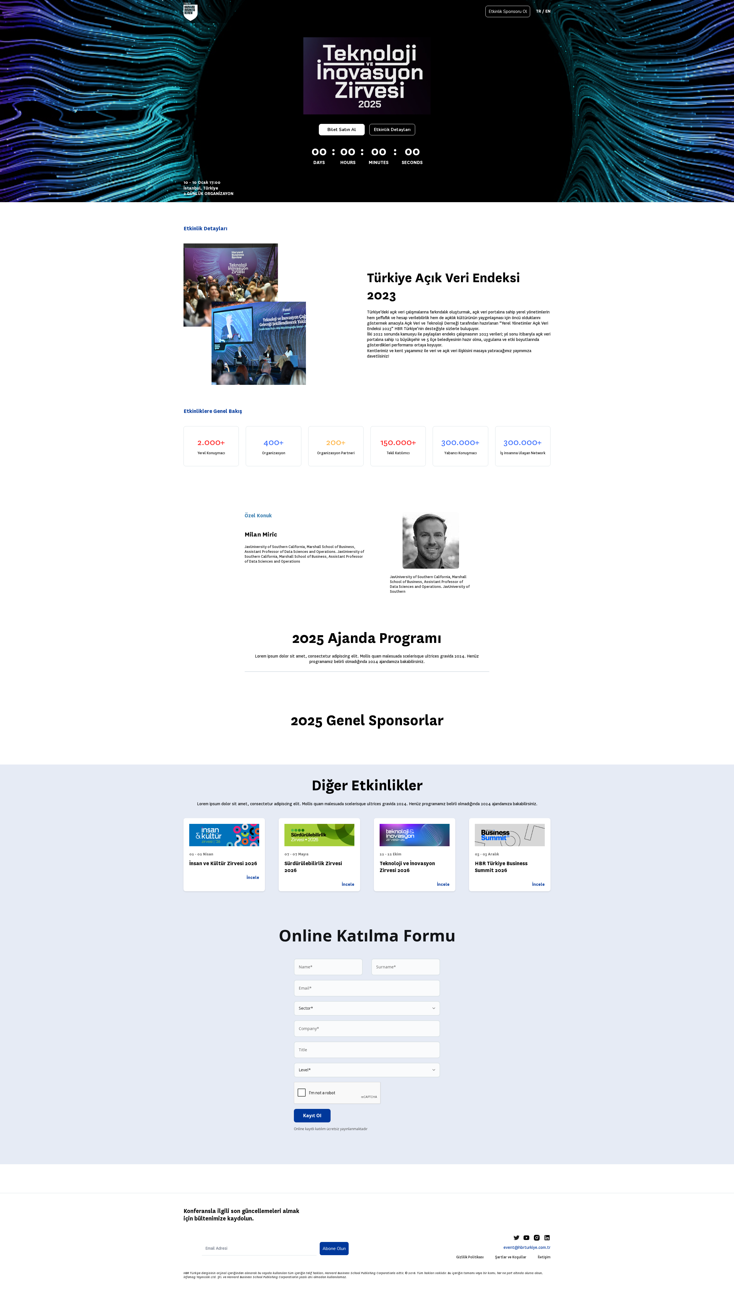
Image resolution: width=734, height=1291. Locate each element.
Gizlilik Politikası (470, 1257)
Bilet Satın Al (341, 129)
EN (547, 11)
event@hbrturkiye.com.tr (526, 1247)
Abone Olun (334, 1248)
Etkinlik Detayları (392, 129)
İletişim (544, 1257)
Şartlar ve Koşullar (510, 1257)
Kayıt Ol (312, 1115)
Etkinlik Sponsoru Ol (508, 11)
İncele (253, 877)
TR (538, 11)
